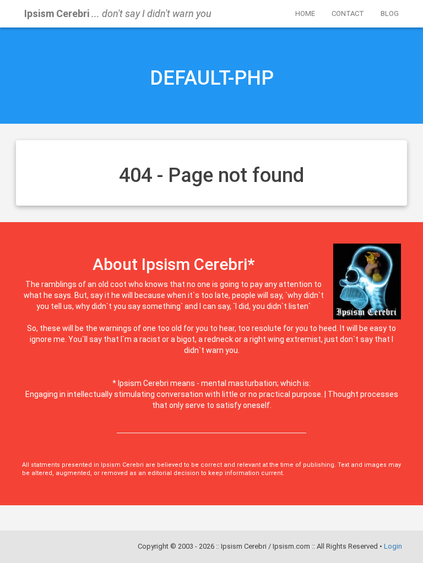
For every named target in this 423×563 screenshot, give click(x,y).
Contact (348, 13)
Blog (390, 13)
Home (305, 13)
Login (393, 546)
